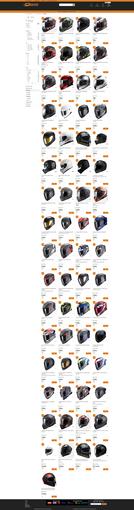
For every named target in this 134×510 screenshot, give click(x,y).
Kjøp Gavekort (27, 505)
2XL (28, 63)
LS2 (28, 36)
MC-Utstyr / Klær (29, 86)
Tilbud (35, 13)
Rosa (28, 81)
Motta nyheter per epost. (98, 500)
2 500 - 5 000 (29, 47)
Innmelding (96, 501)
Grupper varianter (30, 20)
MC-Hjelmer (39, 13)
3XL (28, 64)
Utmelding (102, 501)
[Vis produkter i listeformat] (38, 24)
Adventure (28, 92)
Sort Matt (29, 72)
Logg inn (103, 5)
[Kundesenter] (97, 5)
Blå (28, 74)
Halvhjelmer (28, 94)
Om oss (26, 502)
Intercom (28, 100)
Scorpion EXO (29, 38)
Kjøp (88, 156)
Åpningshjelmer (29, 102)
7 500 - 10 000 (29, 48)
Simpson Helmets (30, 39)
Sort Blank (29, 73)
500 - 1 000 (29, 44)
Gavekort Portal (27, 506)
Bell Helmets (29, 34)
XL (27, 61)
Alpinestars (29, 32)
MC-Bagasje (28, 106)
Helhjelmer (45, 13)
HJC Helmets (29, 35)
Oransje (28, 77)
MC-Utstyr (31, 13)
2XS (28, 55)
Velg (54, 43)
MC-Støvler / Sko (29, 88)
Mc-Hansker (28, 104)
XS (28, 56)
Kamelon (29, 78)
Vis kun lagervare (30, 21)
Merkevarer (27, 504)
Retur (26, 503)
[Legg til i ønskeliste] (42, 43)
